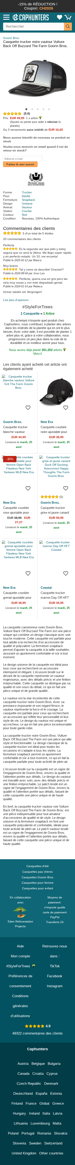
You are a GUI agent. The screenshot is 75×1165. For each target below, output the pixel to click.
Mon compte (20, 956)
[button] (26, 109)
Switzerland (53, 1143)
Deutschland (23, 1094)
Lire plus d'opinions (16, 300)
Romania (44, 1133)
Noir (24, 214)
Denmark (51, 1084)
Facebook (54, 976)
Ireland (34, 1113)
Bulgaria (54, 1064)
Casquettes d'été (37, 866)
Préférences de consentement (20, 981)
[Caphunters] (22, 17)
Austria (23, 1064)
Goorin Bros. (11, 38)
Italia (46, 1113)
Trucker (27, 192)
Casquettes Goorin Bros (37, 877)
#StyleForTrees (19, 966)
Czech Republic (29, 1084)
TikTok (55, 966)
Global (44, 1103)
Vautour (27, 207)
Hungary (19, 1113)
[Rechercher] (68, 26)
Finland (17, 1103)
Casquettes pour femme (38, 882)
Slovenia (19, 1143)
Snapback (28, 199)
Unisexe (27, 203)
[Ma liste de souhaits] (59, 17)
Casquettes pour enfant (37, 888)
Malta (57, 1123)
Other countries (51, 1153)
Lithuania (21, 1123)
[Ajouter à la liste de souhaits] (28, 407)
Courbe (27, 211)
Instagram (54, 986)
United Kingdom (24, 1153)
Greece (58, 1103)
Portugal (27, 1133)
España (41, 1094)
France (31, 1103)
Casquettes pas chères (37, 871)
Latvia (57, 1113)
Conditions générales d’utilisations (20, 1006)
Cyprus (52, 1074)
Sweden (35, 1143)
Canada (23, 1074)
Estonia (56, 1094)
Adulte (26, 196)
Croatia (38, 1074)
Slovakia (60, 1133)
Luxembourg (40, 1123)
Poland (13, 1133)
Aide (20, 946)
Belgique (38, 1064)
